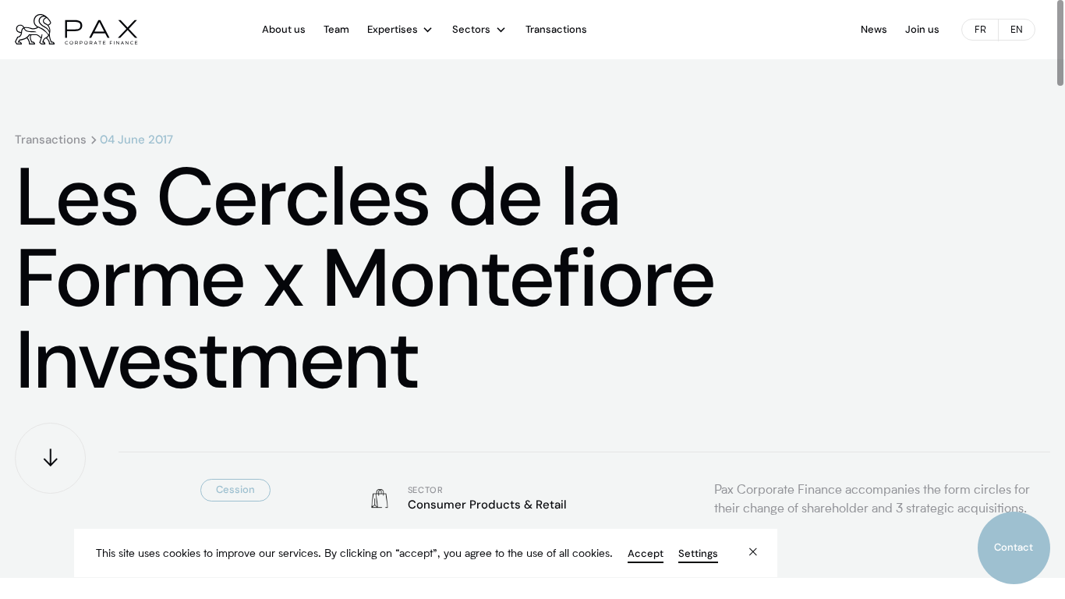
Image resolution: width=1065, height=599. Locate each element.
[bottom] (50, 458)
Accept (645, 553)
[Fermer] (742, 542)
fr (980, 30)
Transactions (51, 140)
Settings (698, 553)
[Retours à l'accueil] (76, 29)
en (1016, 30)
